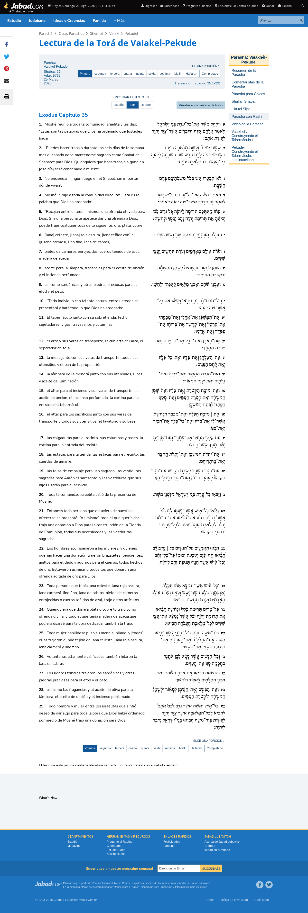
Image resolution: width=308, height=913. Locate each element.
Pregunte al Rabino (198, 6)
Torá (156, 887)
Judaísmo (37, 20)
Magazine (74, 846)
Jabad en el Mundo (217, 850)
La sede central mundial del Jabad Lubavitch (184, 883)
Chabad (96, 883)
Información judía (185, 887)
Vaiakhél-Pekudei (123, 33)
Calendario (114, 846)
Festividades (171, 841)
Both (133, 105)
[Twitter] (269, 884)
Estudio (14, 20)
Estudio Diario (116, 850)
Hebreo (146, 105)
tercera (115, 73)
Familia (99, 20)
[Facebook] (259, 884)
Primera (85, 73)
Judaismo (166, 887)
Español (118, 105)
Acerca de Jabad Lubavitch (223, 841)
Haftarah (191, 73)
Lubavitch (107, 883)
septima (165, 73)
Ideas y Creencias (69, 20)
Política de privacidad (233, 900)
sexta (152, 73)
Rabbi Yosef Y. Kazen (126, 887)
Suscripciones (116, 854)
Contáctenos (261, 900)
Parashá (45, 33)
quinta (140, 73)
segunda (100, 73)
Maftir (178, 73)
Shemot (96, 33)
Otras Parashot (71, 33)
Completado (210, 73)
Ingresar (151, 6)
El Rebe (210, 846)
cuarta (128, 73)
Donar (270, 6)
